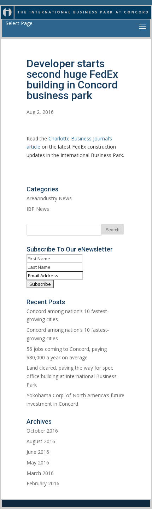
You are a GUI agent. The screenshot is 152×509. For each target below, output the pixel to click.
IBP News (38, 209)
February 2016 (43, 483)
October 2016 (42, 430)
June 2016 (38, 452)
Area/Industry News (49, 198)
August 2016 (41, 441)
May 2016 (38, 462)
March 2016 (40, 473)
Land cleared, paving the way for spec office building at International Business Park (72, 376)
